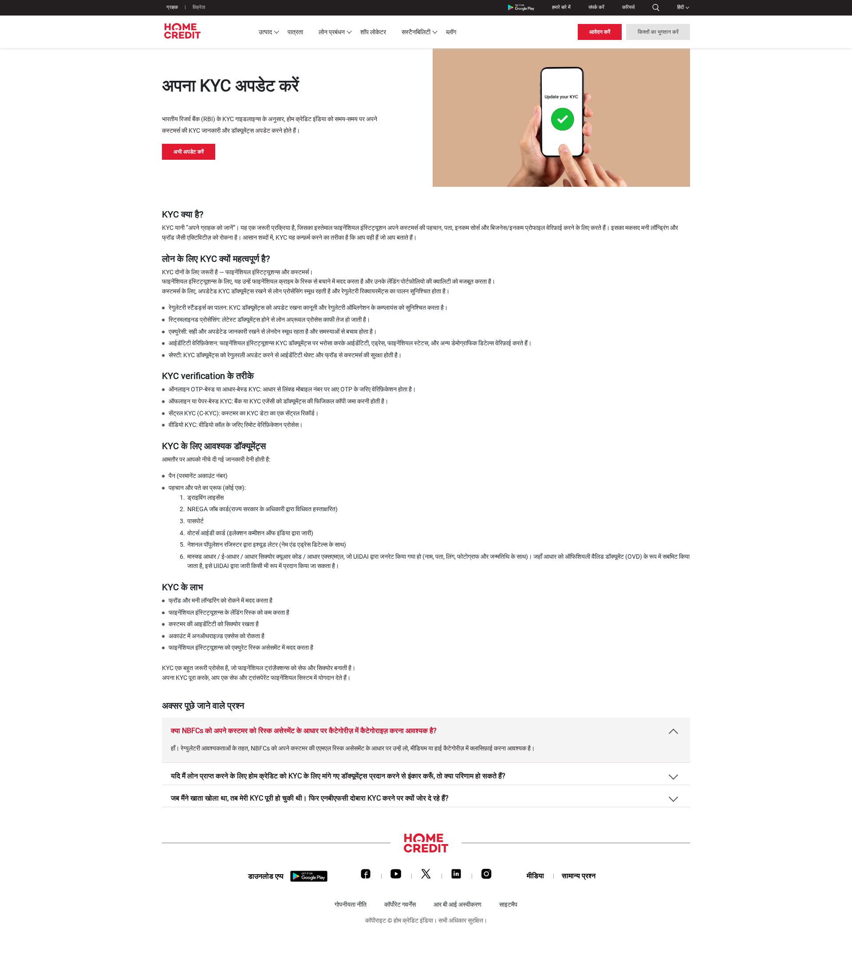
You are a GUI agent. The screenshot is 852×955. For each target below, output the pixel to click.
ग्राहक (172, 7)
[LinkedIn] (456, 876)
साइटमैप (508, 904)
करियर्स (628, 7)
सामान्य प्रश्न (579, 876)
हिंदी (680, 7)
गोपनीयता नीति (351, 904)
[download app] (308, 876)
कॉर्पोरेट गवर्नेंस (400, 904)
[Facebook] (365, 876)
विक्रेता (199, 7)
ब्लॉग (451, 32)
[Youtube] (395, 876)
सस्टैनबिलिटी (416, 32)
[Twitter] (426, 876)
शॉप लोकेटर (373, 32)
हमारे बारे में (561, 7)
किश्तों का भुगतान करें (658, 32)
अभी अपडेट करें (189, 152)
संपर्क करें (596, 7)
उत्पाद (265, 32)
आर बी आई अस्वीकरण (457, 904)
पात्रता (295, 32)
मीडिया (535, 876)
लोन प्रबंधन (332, 32)
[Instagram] (486, 876)
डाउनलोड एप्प (266, 876)
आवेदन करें (599, 32)
